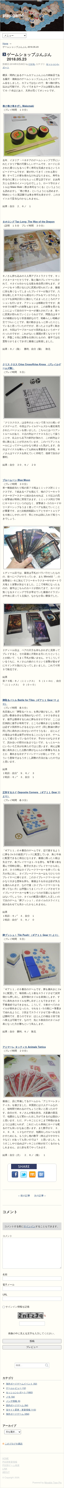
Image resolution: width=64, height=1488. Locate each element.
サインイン (29, 1226)
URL (5, 1294)
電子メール (9, 1284)
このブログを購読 (14, 1443)
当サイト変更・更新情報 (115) (21, 1409)
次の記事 (39, 1195)
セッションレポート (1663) (19, 1392)
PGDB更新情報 (9, 1461)
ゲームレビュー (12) (16, 1388)
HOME (5, 1458)
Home (5, 43)
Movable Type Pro (53, 1482)
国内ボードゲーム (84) (17, 1405)
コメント (7, 1235)
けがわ (32, 64)
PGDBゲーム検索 (10, 1465)
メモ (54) (10, 1396)
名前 (5, 1274)
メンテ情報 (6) (13, 1401)
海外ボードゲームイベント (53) (21, 1383)
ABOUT (6, 1472)
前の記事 (25, 1195)
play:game (13, 15)
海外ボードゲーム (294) (17, 1413)
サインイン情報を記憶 (17, 1306)
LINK (4, 1468)
